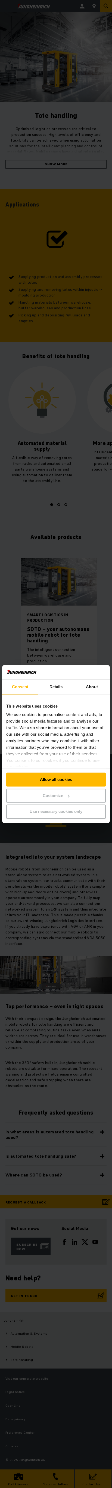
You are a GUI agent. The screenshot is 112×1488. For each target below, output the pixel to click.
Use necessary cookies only (56, 811)
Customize (53, 795)
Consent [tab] (20, 686)
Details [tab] (56, 686)
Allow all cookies (56, 779)
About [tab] (92, 686)
